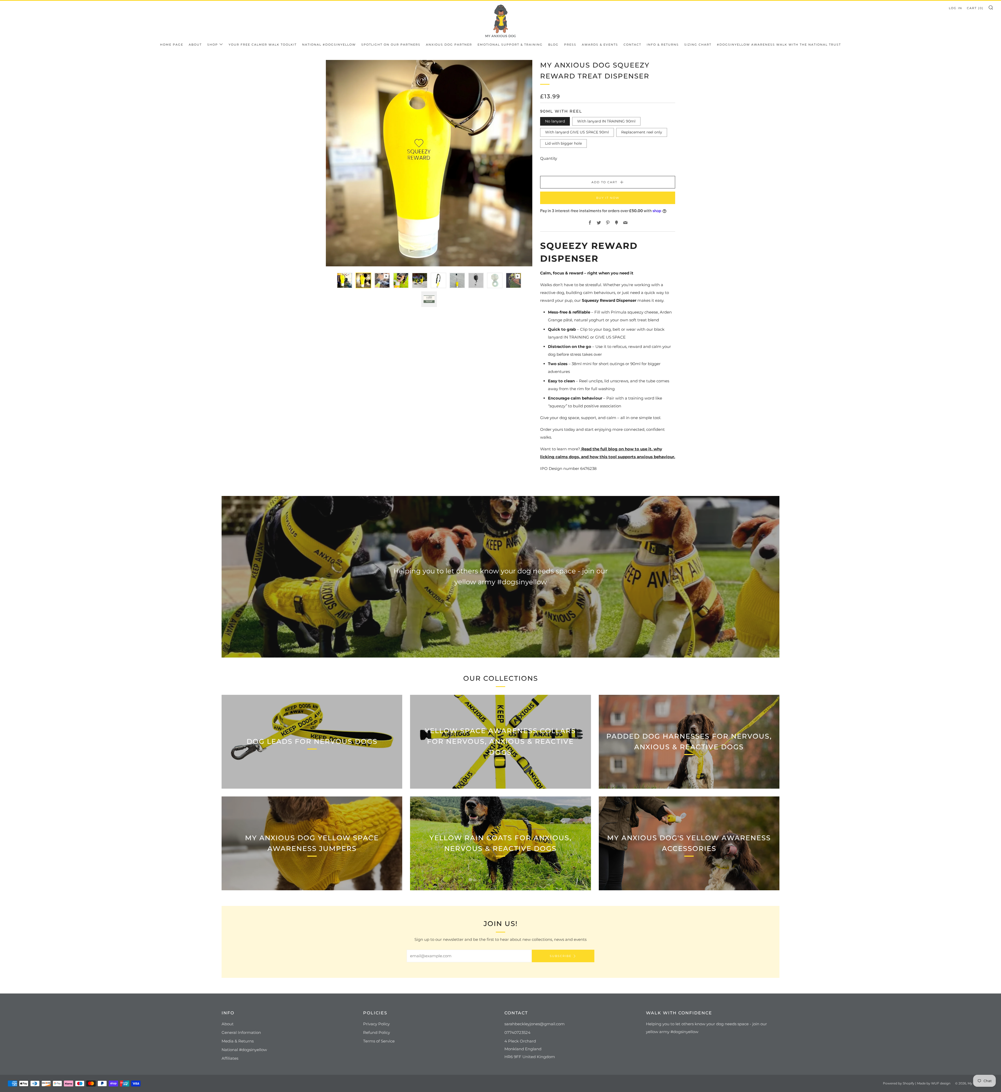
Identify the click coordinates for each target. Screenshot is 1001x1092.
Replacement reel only (641, 132)
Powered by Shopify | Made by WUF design (916, 1083)
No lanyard (555, 121)
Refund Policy (376, 1032)
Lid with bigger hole (563, 143)
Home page (171, 44)
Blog (553, 44)
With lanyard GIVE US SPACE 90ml (577, 132)
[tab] (344, 280)
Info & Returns (663, 44)
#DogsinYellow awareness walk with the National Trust (779, 44)
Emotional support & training (510, 44)
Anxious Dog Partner (449, 44)
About (195, 44)
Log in (955, 8)
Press (570, 44)
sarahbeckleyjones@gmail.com (534, 1023)
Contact (632, 44)
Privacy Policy (376, 1023)
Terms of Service (379, 1041)
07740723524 (517, 1032)
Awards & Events (600, 44)
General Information (241, 1032)
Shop (212, 44)
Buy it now (607, 198)
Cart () (975, 8)
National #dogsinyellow (329, 44)
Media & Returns (238, 1041)
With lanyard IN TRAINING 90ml (606, 121)
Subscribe (560, 956)
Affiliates (230, 1058)
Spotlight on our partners (390, 44)
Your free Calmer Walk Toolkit (263, 44)
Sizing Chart (697, 44)
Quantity (548, 158)
